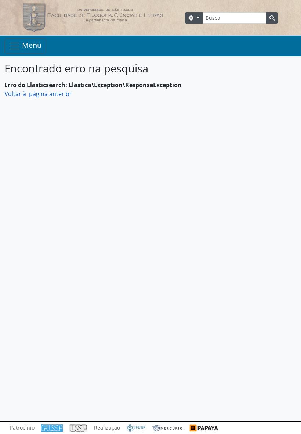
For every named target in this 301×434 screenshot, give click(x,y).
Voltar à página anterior (38, 94)
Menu (30, 45)
